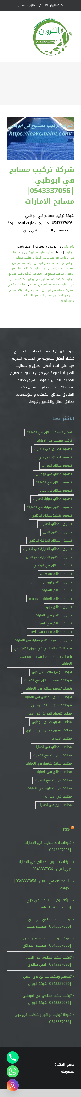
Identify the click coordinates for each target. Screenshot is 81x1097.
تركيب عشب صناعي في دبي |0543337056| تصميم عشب (49, 923)
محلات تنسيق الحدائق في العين (49, 714)
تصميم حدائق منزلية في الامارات (49, 507)
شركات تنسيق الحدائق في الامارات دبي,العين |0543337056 (44, 865)
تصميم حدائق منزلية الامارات (52, 499)
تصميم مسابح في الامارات (49, 268)
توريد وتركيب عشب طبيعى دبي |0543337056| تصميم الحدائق (47, 942)
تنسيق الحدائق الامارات (56, 524)
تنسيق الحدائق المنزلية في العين (49, 557)
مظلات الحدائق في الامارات (53, 747)
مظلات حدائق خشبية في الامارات (49, 763)
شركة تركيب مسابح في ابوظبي (45, 279)
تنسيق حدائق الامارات (57, 590)
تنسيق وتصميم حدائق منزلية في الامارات (43, 640)
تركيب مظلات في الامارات (54, 441)
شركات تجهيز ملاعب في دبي (52, 672)
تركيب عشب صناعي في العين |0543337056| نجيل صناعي (49, 961)
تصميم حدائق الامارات (57, 466)
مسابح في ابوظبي (53, 290)
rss (66, 829)
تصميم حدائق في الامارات (54, 482)
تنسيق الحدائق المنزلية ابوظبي (50, 540)
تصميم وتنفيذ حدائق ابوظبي (52, 516)
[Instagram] (13, 1085)
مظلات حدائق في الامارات (54, 772)
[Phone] (13, 1057)
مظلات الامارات (61, 739)
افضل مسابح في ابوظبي (39, 252)
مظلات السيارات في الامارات (52, 755)
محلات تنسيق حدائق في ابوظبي (49, 730)
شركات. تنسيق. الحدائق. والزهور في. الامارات (46, 660)
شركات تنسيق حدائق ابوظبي (51, 705)
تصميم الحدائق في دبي (55, 457)
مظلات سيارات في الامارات (53, 780)
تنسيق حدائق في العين (55, 623)
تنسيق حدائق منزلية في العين (51, 632)
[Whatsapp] (13, 1071)
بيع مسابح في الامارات (45, 257)
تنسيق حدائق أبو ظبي (56, 574)
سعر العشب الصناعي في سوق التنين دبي (43, 648)
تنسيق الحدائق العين (57, 532)
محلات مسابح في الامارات (44, 284)
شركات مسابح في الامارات (48, 273)
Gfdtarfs (69, 246)
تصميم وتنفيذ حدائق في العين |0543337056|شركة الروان (47, 980)
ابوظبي (69, 252)
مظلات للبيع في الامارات (55, 805)
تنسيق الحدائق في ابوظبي (53, 565)
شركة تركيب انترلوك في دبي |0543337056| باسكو (49, 903)
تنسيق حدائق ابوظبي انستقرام (50, 582)
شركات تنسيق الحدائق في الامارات (48, 697)
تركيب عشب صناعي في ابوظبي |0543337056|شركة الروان (47, 999)
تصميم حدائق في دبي (56, 491)
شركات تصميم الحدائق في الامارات (48, 680)
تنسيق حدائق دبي (59, 607)
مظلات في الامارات (58, 797)
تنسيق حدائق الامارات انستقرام (50, 599)
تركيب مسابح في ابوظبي (49, 263)
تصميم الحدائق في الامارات (53, 449)
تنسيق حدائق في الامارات (54, 615)
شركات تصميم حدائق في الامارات (49, 689)
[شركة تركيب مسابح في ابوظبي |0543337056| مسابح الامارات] (40, 138)
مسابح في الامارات (29, 290)
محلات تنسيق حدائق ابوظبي (52, 722)
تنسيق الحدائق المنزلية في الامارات (47, 549)
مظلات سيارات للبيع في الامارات (49, 788)
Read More (66, 300)
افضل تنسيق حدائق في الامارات (49, 432)
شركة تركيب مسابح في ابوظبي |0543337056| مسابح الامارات (41, 185)
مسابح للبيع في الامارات (38, 295)
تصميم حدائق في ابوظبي (54, 474)
